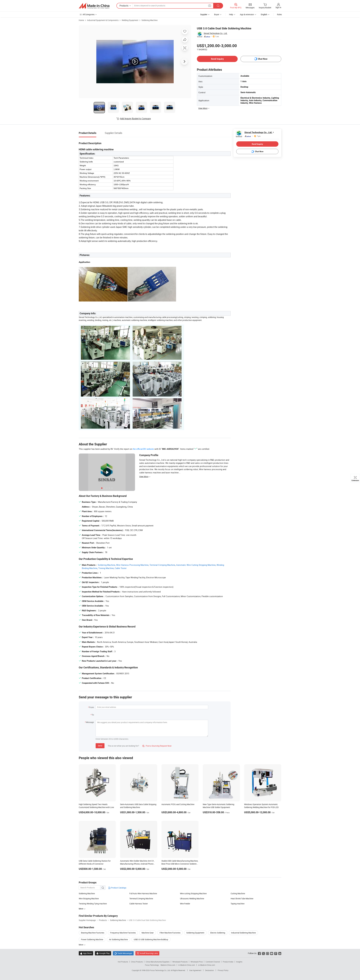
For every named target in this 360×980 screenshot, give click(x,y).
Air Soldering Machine (118, 939)
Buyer (216, 14)
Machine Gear (148, 932)
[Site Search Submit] (218, 6)
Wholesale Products (180, 962)
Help (231, 14)
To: (93, 714)
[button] (209, 5)
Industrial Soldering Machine (243, 932)
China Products (137, 962)
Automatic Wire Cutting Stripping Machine (196, 564)
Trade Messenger (123, 953)
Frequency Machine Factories (123, 932)
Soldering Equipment (195, 932)
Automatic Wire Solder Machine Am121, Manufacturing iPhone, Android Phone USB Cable (137, 863)
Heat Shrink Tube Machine (242, 898)
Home (81, 20)
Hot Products (123, 962)
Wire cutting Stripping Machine (193, 893)
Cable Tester (121, 568)
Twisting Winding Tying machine (93, 903)
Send (100, 745)
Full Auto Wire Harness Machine (143, 893)
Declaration (209, 970)
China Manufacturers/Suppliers (157, 962)
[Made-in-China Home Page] (94, 6)
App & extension (247, 14)
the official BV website (143, 448)
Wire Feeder (185, 903)
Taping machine (237, 903)
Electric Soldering (217, 932)
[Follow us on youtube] (271, 953)
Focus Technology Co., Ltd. (160, 970)
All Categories (88, 14)
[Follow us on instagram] (267, 953)
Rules (279, 14)
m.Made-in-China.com (186, 965)
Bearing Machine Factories (92, 932)
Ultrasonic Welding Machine (192, 898)
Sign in (278, 7)
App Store (86, 953)
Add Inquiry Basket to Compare (135, 118)
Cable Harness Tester (138, 903)
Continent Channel (213, 962)
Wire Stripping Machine (89, 898)
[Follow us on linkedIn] (279, 953)
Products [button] (124, 5)
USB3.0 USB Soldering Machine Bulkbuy (151, 939)
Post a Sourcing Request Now (157, 745)
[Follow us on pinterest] (275, 953)
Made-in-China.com (168, 965)
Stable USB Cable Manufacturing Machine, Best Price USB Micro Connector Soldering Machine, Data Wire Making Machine (179, 863)
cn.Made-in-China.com (206, 965)
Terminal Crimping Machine (162, 564)
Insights (239, 962)
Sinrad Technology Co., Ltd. (215, 33)
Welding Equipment (130, 20)
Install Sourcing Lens (149, 953)
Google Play (103, 953)
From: (91, 707)
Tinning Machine (106, 568)
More (81, 944)
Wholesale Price (197, 962)
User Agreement (195, 970)
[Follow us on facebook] (259, 953)
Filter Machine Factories (170, 932)
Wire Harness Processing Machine (132, 564)
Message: (90, 722)
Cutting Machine (238, 893)
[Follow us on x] (263, 953)
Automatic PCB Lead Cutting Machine (177, 804)
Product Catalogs (118, 887)
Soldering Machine (149, 20)
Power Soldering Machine (92, 939)
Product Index (228, 962)
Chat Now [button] (262, 59)
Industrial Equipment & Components (103, 20)
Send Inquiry (217, 59)
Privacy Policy (223, 970)
